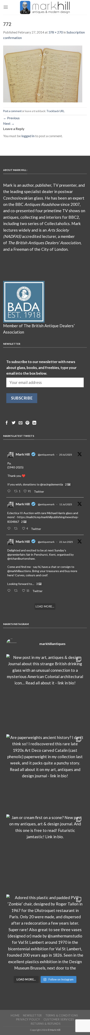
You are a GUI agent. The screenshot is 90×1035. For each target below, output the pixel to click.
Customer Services (59, 1019)
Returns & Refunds (46, 1023)
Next (8, 123)
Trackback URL (55, 111)
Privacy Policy (28, 1019)
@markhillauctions (19, 571)
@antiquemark (46, 454)
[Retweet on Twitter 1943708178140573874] (17, 528)
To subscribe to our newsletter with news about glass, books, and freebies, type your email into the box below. (41, 367)
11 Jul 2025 (65, 504)
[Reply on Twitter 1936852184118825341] (9, 591)
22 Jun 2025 (66, 541)
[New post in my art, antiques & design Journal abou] (45, 693)
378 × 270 (55, 32)
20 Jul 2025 (65, 454)
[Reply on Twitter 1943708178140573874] (9, 528)
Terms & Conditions (61, 1015)
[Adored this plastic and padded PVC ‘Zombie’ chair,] (45, 933)
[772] (42, 73)
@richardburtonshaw (21, 558)
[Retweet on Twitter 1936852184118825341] (17, 591)
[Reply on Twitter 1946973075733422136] (9, 491)
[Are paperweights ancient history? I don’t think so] (45, 773)
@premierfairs (16, 554)
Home (15, 1015)
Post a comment (12, 111)
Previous (11, 118)
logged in (28, 136)
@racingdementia (51, 484)
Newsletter (32, 1015)
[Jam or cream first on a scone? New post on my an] (45, 853)
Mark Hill (23, 454)
